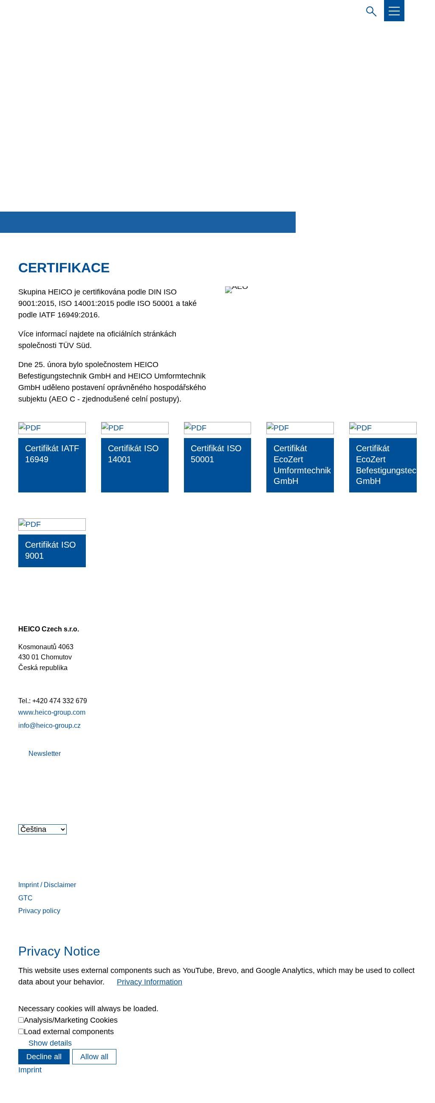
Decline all (44, 1056)
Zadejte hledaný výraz (369, 10)
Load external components (69, 1031)
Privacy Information (149, 982)
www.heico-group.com (51, 712)
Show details (50, 1043)
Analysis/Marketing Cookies (71, 1020)
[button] (394, 11)
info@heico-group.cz (49, 725)
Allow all (94, 1056)
